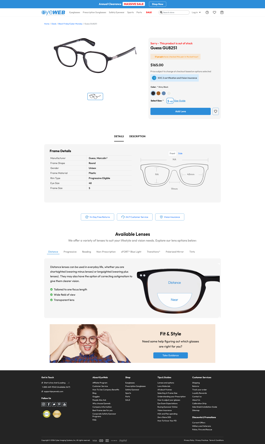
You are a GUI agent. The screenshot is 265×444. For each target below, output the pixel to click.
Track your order (199, 389)
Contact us (197, 396)
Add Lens (180, 111)
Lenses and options (165, 382)
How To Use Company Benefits (105, 389)
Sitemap (195, 410)
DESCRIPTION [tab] (137, 136)
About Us (196, 400)
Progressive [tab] (70, 251)
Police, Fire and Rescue (202, 429)
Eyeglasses (74, 12)
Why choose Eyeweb (101, 403)
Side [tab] (180, 153)
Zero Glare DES (164, 417)
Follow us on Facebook (49, 404)
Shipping (196, 382)
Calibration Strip (199, 403)
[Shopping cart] (222, 12)
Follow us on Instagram (43, 404)
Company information (102, 407)
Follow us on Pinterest (59, 404)
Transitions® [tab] (153, 251)
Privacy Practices (201, 440)
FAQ (94, 420)
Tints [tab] (192, 251)
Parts (139, 12)
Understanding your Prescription (171, 396)
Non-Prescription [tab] (106, 251)
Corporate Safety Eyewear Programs (104, 415)
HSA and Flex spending (167, 414)
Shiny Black (163, 87)
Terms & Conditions (216, 440)
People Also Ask (99, 400)
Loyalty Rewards (199, 393)
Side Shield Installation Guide (204, 407)
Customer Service (100, 386)
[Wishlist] (214, 12)
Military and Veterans (201, 426)
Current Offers (198, 422)
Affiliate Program (99, 382)
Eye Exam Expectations (167, 403)
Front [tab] (172, 153)
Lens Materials (163, 386)
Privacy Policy (189, 440)
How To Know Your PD (167, 420)
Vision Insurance (164, 410)
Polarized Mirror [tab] (175, 251)
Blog (94, 393)
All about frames (164, 389)
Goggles (96, 396)
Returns (195, 386)
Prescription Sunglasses (94, 12)
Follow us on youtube (64, 404)
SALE (149, 12)
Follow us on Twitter (54, 404)
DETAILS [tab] (119, 136)
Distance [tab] (53, 251)
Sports (130, 12)
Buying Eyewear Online (167, 407)
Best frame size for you (102, 410)
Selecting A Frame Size (167, 393)
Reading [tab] (86, 251)
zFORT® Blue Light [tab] (131, 251)
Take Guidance (170, 355)
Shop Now (157, 4)
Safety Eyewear (116, 12)
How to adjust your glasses (168, 400)
